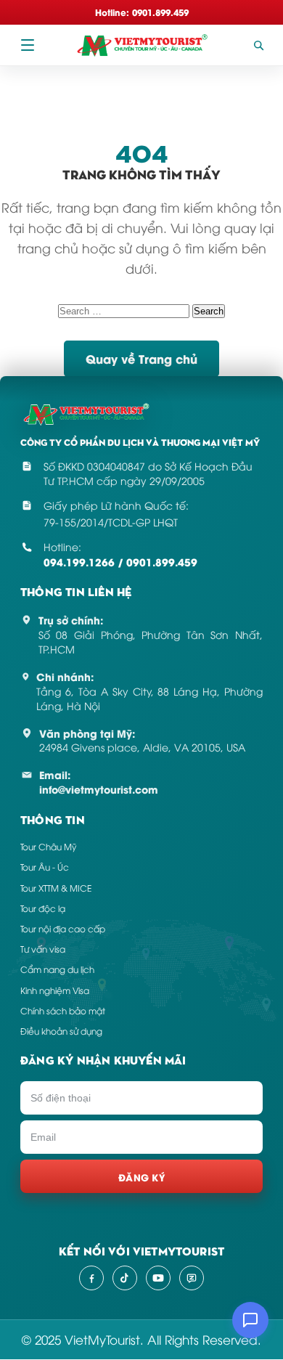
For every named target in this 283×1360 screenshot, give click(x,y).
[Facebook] (91, 1278)
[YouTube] (158, 1278)
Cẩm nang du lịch (57, 969)
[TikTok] (124, 1278)
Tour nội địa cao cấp (62, 928)
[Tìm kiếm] (258, 45)
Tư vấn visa (42, 948)
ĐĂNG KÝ (141, 1177)
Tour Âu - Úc (44, 866)
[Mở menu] (27, 45)
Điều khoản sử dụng (61, 1031)
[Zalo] (191, 1278)
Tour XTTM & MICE (55, 887)
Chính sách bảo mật (62, 1010)
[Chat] (250, 1320)
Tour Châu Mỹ (48, 846)
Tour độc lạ (42, 908)
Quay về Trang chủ (141, 358)
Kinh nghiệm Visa (54, 990)
